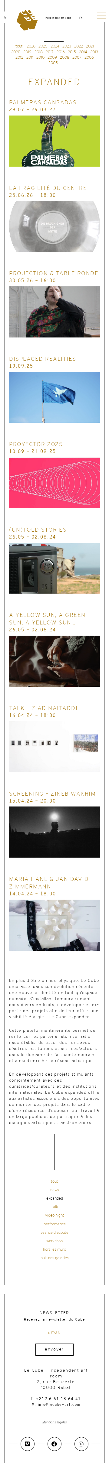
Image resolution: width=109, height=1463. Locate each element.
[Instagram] (81, 1444)
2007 (76, 57)
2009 (52, 57)
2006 (89, 57)
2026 (31, 46)
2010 (40, 57)
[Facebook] (54, 1444)
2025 (43, 46)
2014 (83, 52)
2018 (39, 52)
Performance (55, 1224)
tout (19, 46)
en (81, 18)
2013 (94, 52)
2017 (50, 52)
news (54, 1190)
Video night (54, 1215)
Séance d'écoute (54, 1232)
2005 (53, 63)
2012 (19, 57)
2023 (66, 46)
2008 (64, 57)
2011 (29, 57)
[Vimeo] (28, 1444)
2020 (15, 52)
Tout (54, 1181)
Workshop (54, 1241)
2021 (90, 46)
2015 (72, 52)
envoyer (54, 1349)
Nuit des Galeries (55, 1258)
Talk (54, 1207)
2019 (27, 52)
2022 (78, 46)
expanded (54, 1198)
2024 (55, 46)
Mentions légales (54, 1422)
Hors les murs (54, 1249)
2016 (61, 52)
